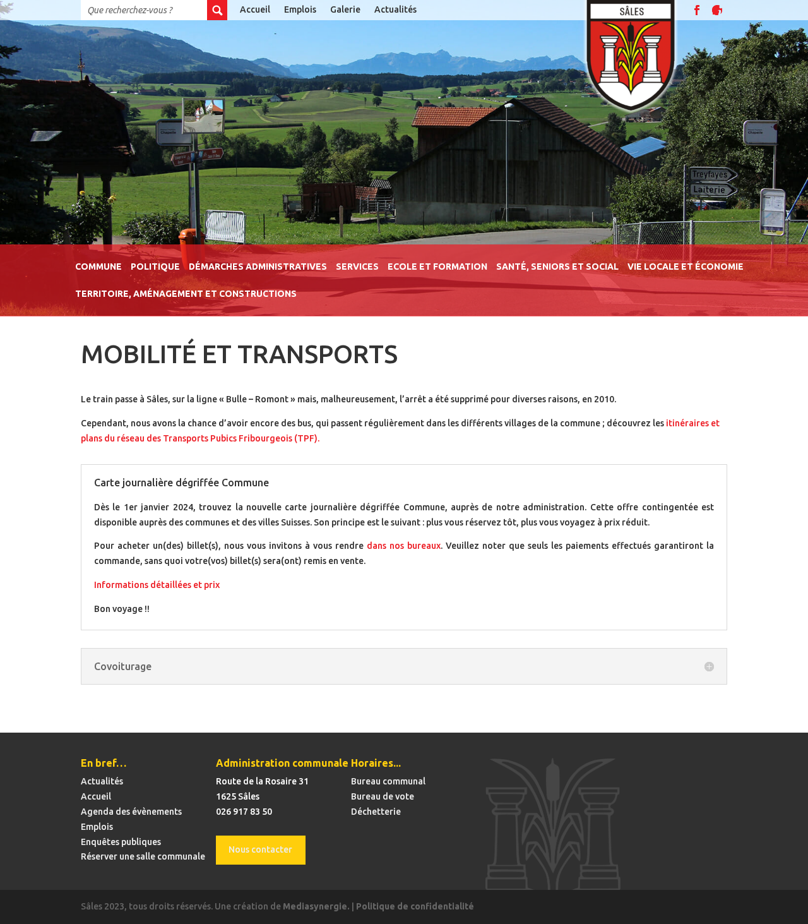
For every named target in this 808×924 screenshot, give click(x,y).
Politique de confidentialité (415, 906)
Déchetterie (376, 812)
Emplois (300, 10)
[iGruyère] (717, 10)
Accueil (255, 10)
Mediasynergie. (316, 906)
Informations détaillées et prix (157, 585)
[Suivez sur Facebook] (697, 10)
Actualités (395, 10)
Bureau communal (388, 781)
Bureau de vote (382, 796)
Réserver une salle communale (143, 856)
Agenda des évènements (131, 812)
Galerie (345, 10)
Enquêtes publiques (121, 842)
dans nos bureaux (404, 546)
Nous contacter (260, 849)
